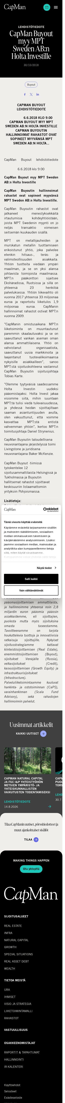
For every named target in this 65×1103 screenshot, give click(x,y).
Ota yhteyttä (31, 869)
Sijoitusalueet (16, 916)
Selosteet (10, 1091)
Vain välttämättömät (31, 590)
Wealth (9, 968)
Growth (10, 947)
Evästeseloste (13, 1097)
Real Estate (13, 926)
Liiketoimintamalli (18, 1011)
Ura (7, 989)
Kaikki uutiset (27, 733)
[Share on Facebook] (25, 94)
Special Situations (18, 954)
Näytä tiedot (44, 567)
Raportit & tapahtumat (22, 1052)
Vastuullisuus (16, 1030)
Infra (8, 933)
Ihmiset (10, 997)
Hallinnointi (14, 1059)
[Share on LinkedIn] (37, 94)
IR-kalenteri (13, 1066)
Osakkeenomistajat (19, 1043)
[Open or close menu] (55, 7)
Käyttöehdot (12, 1085)
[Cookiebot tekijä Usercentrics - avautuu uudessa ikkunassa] (44, 509)
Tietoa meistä (14, 980)
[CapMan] (15, 7)
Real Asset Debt (16, 961)
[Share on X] (31, 94)
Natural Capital (16, 940)
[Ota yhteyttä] (46, 7)
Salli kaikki (31, 578)
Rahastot (11, 1018)
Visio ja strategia (17, 1004)
